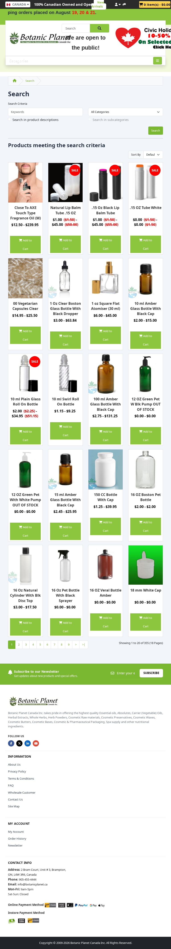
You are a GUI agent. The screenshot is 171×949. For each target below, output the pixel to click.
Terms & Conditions (21, 778)
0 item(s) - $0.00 (156, 4)
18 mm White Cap (145, 590)
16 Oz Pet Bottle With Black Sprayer (65, 595)
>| (83, 644)
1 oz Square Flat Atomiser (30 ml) (105, 306)
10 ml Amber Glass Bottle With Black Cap (145, 308)
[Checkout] (124, 4)
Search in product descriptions (35, 120)
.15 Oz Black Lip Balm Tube (105, 210)
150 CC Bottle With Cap (105, 497)
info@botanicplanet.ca (32, 884)
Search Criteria (17, 104)
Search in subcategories (111, 120)
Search (29, 81)
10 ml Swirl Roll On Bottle (65, 402)
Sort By (136, 154)
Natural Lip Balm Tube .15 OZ (65, 210)
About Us (14, 764)
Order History (17, 839)
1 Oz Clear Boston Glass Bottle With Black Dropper (65, 308)
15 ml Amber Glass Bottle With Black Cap (65, 500)
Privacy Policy (17, 771)
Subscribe (151, 673)
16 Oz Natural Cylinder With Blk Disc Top (25, 595)
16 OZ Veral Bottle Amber (105, 593)
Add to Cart (27, 244)
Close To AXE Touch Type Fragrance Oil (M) (25, 213)
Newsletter (15, 845)
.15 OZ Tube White (145, 207)
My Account (16, 832)
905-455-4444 (27, 879)
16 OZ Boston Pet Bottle (146, 497)
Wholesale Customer (21, 792)
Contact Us (15, 799)
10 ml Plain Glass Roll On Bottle (25, 402)
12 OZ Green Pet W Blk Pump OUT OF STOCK (146, 404)
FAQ (11, 785)
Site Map (14, 806)
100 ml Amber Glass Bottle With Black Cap (105, 404)
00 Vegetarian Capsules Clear (25, 306)
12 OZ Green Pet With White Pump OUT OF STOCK (25, 500)
